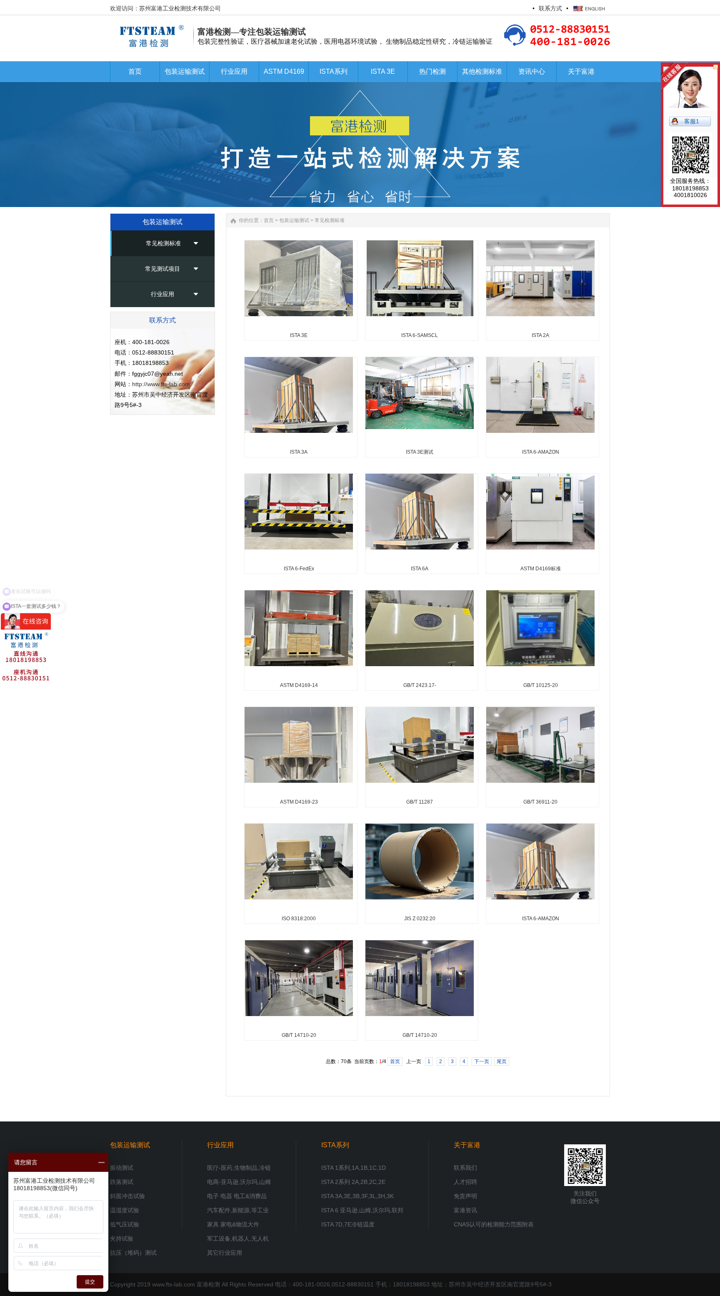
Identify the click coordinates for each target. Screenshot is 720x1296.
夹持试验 (121, 1238)
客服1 (691, 121)
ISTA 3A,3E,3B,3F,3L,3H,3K (357, 1196)
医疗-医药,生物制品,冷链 (239, 1167)
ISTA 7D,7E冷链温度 (348, 1224)
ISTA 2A (540, 335)
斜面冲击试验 (127, 1196)
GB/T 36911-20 (540, 802)
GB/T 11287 (419, 802)
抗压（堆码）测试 (133, 1252)
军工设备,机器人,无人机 (238, 1238)
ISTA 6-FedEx (299, 569)
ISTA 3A (299, 452)
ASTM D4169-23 (299, 802)
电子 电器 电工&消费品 (237, 1196)
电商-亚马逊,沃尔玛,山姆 (239, 1182)
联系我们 (465, 1167)
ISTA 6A (419, 569)
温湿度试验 (124, 1210)
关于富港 (467, 1145)
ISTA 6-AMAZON (540, 452)
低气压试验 (124, 1224)
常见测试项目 (162, 268)
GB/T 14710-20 (299, 1035)
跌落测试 (121, 1182)
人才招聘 (465, 1182)
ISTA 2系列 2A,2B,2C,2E (353, 1182)
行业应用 (162, 294)
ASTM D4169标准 (540, 569)
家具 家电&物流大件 (233, 1224)
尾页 (502, 1061)
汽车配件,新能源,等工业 (238, 1210)
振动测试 (121, 1167)
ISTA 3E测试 (419, 452)
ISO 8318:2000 (299, 918)
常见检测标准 (163, 243)
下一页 (481, 1061)
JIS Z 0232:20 (419, 918)
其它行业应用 (224, 1252)
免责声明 (465, 1196)
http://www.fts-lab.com (161, 384)
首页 (269, 220)
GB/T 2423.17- (419, 685)
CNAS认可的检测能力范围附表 (494, 1224)
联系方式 (550, 8)
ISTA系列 (335, 1145)
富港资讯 (465, 1210)
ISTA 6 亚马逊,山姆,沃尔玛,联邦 (362, 1210)
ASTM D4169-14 (299, 685)
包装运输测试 (294, 220)
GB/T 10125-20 (540, 685)
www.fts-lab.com (173, 1284)
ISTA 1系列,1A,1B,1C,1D (353, 1167)
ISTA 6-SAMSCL (419, 335)
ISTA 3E (299, 335)
